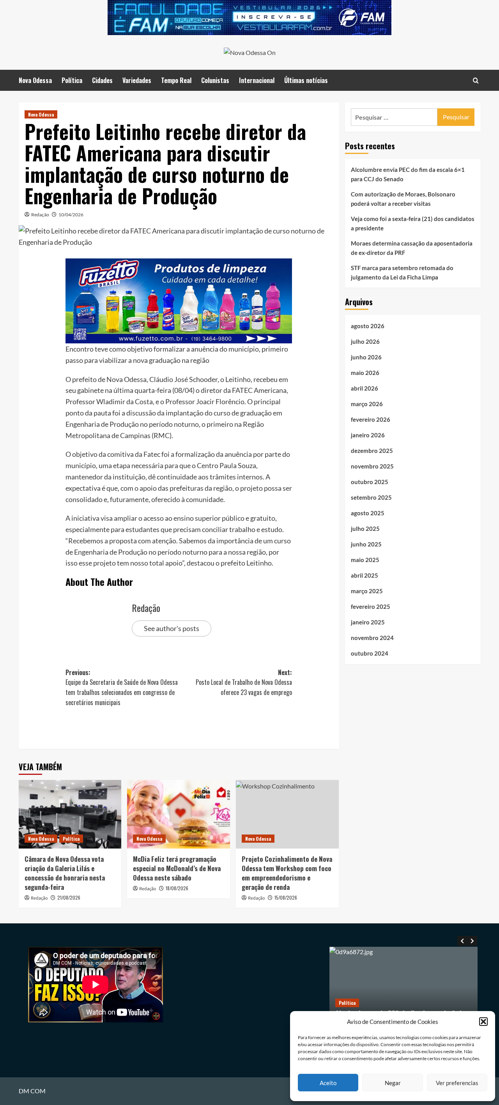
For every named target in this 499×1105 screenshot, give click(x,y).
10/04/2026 (70, 214)
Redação (40, 214)
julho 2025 (365, 528)
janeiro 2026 (368, 434)
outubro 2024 (369, 653)
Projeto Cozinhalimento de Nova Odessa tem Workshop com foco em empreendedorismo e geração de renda (287, 872)
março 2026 (367, 403)
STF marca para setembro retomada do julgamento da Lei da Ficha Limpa (402, 272)
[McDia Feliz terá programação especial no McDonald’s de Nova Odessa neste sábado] (178, 814)
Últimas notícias (306, 80)
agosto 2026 (367, 325)
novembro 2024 (372, 637)
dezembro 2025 (372, 450)
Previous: (121, 687)
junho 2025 (366, 544)
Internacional (256, 80)
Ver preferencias (457, 1082)
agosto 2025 (367, 512)
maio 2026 (365, 372)
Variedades (136, 80)
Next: (244, 682)
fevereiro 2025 (370, 606)
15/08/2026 (285, 897)
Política (72, 80)
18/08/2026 (177, 888)
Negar (393, 1082)
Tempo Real (176, 80)
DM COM (32, 1090)
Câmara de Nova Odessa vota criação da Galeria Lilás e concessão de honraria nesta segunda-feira (65, 872)
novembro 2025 (372, 466)
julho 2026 (365, 341)
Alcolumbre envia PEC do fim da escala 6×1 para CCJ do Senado (408, 174)
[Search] (476, 80)
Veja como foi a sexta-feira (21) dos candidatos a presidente (412, 223)
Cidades (102, 80)
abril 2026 (364, 388)
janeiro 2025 (368, 622)
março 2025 (367, 590)
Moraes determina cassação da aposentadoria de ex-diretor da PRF (411, 248)
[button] (483, 1021)
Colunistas (215, 80)
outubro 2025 (369, 481)
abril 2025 (364, 575)
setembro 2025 (371, 497)
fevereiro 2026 (370, 419)
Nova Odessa (35, 80)
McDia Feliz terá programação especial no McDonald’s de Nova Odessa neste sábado (177, 868)
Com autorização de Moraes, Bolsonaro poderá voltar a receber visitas (403, 199)
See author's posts (171, 628)
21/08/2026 (68, 897)
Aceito (328, 1082)
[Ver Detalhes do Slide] (249, 17)
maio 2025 (365, 559)
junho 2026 (366, 357)
